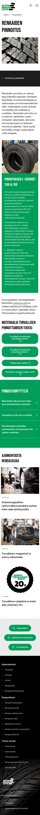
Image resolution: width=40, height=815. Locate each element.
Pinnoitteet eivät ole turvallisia (17, 415)
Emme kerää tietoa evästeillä (16, 808)
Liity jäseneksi (22, 647)
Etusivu (6, 15)
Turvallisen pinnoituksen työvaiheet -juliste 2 (20, 351)
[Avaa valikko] (37, 5)
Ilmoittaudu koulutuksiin (22, 638)
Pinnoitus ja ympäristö (14, 78)
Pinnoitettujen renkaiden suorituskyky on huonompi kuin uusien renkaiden (17, 429)
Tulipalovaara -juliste (18, 363)
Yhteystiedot (22, 628)
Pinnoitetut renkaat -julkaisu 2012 (20, 372)
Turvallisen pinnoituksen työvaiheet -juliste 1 (20, 337)
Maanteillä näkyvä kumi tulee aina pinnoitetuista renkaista (16, 403)
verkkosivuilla (20, 303)
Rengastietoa (17, 15)
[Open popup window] (30, 5)
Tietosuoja (9, 803)
